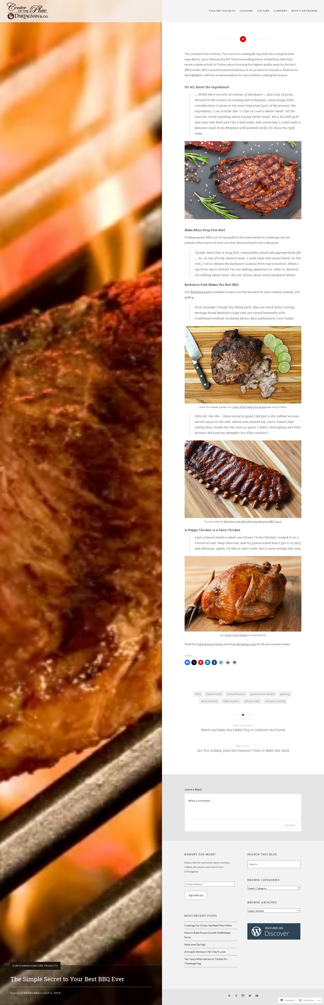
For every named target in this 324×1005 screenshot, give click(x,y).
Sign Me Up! (196, 895)
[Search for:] (273, 864)
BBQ (198, 693)
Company (280, 10)
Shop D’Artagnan (304, 10)
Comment (289, 825)
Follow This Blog (222, 10)
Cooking (246, 10)
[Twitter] (250, 996)
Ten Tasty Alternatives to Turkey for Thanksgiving (205, 961)
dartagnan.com (246, 644)
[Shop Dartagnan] (229, 996)
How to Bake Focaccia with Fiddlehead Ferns (207, 935)
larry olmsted (209, 701)
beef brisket (214, 693)
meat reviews (231, 701)
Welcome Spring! (195, 944)
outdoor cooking (275, 701)
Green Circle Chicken (236, 635)
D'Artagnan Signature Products (35, 965)
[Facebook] (236, 996)
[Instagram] (243, 996)
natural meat (252, 701)
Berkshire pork (200, 292)
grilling (285, 693)
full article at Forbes (210, 644)
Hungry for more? (200, 854)
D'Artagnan (30, 992)
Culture (263, 10)
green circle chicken (263, 693)
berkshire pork (236, 693)
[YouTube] (257, 996)
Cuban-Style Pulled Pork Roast (248, 407)
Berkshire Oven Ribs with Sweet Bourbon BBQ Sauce (252, 521)
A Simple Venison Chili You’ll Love (204, 951)
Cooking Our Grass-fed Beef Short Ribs (208, 925)
